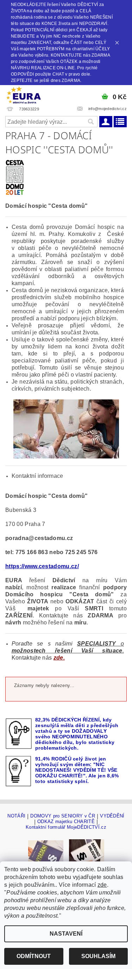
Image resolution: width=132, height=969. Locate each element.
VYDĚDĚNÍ (112, 816)
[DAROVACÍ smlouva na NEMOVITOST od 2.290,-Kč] (86, 852)
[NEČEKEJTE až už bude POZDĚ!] (45, 852)
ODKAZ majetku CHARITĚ (66, 821)
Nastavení (66, 934)
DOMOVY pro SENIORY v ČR (62, 816)
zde (102, 885)
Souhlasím (98, 956)
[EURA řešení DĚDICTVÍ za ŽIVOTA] (23, 94)
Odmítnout (34, 956)
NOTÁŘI (16, 816)
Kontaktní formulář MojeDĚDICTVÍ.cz (66, 827)
